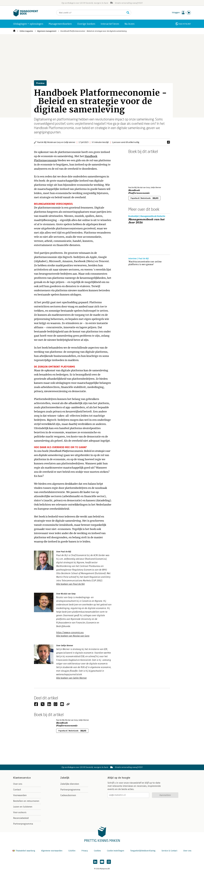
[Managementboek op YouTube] (102, 862)
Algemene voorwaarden (51, 851)
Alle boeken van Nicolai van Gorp (72, 636)
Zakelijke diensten (69, 784)
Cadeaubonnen (68, 795)
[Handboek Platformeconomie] (138, 169)
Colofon (71, 851)
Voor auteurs (19, 812)
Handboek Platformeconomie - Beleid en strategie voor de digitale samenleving (93, 31)
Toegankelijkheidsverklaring (142, 851)
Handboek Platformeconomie (139, 191)
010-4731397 (185, 24)
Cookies (97, 851)
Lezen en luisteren (22, 806)
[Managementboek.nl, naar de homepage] (25, 16)
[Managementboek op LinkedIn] (95, 862)
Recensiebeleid (21, 818)
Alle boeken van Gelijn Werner (71, 678)
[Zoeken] (127, 12)
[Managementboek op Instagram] (109, 862)
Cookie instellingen (115, 851)
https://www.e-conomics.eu (70, 632)
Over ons (17, 784)
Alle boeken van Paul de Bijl (70, 584)
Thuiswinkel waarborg (25, 851)
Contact (17, 789)
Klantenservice (22, 777)
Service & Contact (169, 851)
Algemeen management (46, 31)
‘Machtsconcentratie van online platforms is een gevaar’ (145, 263)
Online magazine (26, 31)
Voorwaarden (20, 795)
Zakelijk (64, 777)
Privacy (84, 851)
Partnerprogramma (23, 823)
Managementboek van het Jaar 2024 (146, 221)
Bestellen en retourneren (26, 801)
